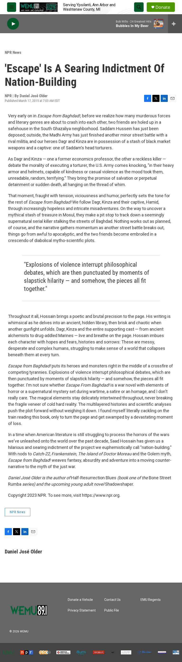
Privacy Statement (82, 610)
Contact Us (112, 600)
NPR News (13, 52)
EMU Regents (151, 600)
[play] (13, 24)
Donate (162, 7)
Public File (111, 610)
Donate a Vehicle (80, 600)
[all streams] (175, 23)
